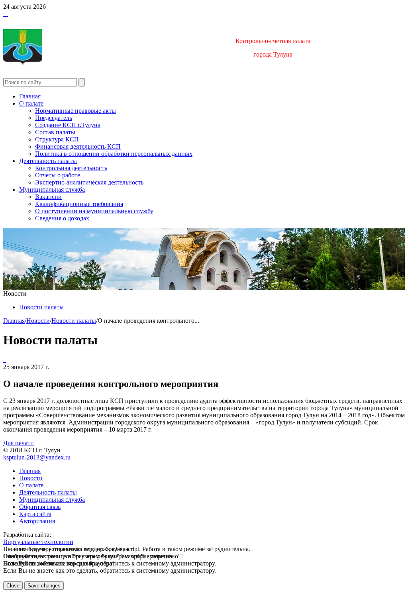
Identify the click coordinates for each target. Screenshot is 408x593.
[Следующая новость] (4, 359)
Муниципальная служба (52, 189)
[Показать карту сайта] (5, 13)
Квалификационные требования (79, 203)
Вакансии (48, 196)
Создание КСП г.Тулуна (67, 125)
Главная (30, 96)
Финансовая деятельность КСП (78, 146)
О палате (31, 103)
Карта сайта (35, 514)
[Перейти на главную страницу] (4, 13)
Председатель (53, 117)
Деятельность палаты (48, 160)
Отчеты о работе (57, 175)
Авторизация (37, 521)
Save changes (44, 586)
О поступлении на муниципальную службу (94, 211)
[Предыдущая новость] (5, 359)
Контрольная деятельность (71, 168)
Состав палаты (55, 132)
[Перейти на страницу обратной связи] (7, 13)
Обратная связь (40, 506)
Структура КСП (57, 139)
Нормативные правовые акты (75, 110)
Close (13, 586)
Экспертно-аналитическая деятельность (89, 182)
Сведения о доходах (62, 218)
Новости (38, 320)
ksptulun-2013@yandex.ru (37, 457)
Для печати (18, 443)
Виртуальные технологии (38, 541)
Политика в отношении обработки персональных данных (113, 153)
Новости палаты (41, 307)
